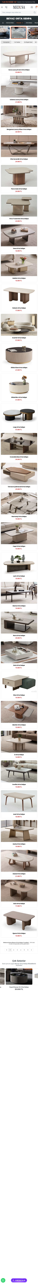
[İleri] (31, 950)
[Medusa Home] (3, 22)
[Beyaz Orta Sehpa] (19, 33)
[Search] (35, 12)
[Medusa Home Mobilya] (19, 7)
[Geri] (6, 950)
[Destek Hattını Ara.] (6, 7)
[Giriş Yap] (32, 7)
